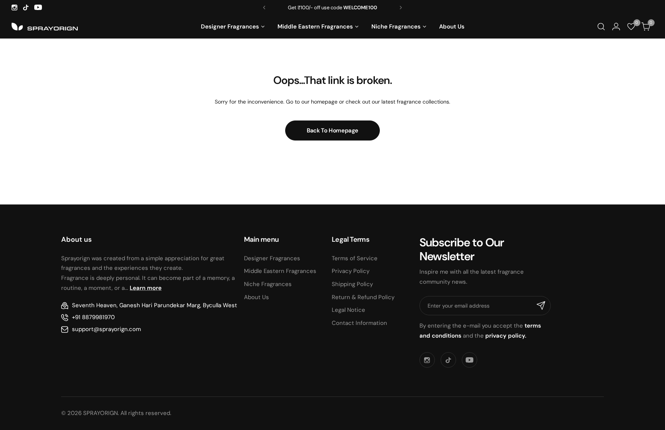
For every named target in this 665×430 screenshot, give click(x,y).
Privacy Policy (350, 271)
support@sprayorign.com (106, 329)
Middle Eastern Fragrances (280, 271)
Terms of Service (355, 258)
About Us (256, 297)
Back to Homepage (332, 130)
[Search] (600, 26)
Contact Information (359, 323)
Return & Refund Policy (363, 297)
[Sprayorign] (45, 27)
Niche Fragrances (268, 284)
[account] (615, 26)
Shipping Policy (352, 284)
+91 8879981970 (93, 317)
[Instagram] (14, 7)
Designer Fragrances (272, 258)
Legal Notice (348, 310)
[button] (264, 7)
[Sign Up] (541, 305)
